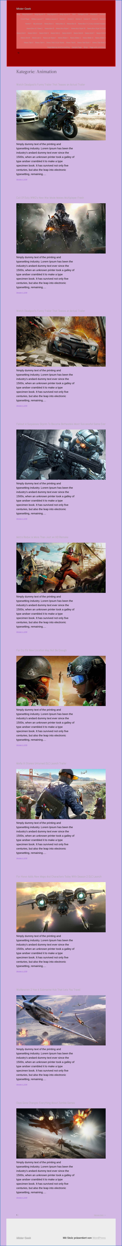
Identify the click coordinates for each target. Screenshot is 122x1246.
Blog (18, 14)
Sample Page (77, 47)
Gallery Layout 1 (37, 19)
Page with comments (98, 47)
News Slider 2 (75, 38)
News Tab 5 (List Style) (55, 42)
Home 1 (62, 19)
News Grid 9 (25, 38)
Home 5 (95, 19)
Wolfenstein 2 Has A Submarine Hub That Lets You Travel (48, 989)
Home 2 (71, 19)
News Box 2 (48, 24)
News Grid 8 (101, 33)
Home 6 (103, 19)
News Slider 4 (100, 38)
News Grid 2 (32, 33)
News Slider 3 (88, 38)
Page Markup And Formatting (58, 47)
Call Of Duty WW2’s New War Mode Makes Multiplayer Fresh (50, 197)
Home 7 (28, 24)
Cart (74, 14)
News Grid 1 (21, 33)
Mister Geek (23, 8)
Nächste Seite (100, 1215)
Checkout (93, 14)
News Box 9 (49, 28)
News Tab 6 (70, 42)
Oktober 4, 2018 (21, 179)
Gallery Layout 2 (51, 19)
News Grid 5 (67, 33)
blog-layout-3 (40, 14)
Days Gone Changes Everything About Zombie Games (45, 1103)
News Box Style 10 (78, 28)
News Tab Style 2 (99, 42)
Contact (103, 14)
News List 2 (36, 38)
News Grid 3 (44, 33)
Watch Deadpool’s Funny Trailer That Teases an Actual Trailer (50, 84)
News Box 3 (60, 24)
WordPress (99, 1237)
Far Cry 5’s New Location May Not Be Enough (41, 650)
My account (37, 24)
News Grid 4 (55, 33)
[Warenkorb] (18, 53)
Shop (86, 47)
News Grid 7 (89, 33)
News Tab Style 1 (83, 42)
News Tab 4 (39, 42)
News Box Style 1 (62, 28)
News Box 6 (71, 24)
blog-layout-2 (27, 14)
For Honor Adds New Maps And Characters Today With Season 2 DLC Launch (59, 876)
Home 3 (79, 19)
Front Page (25, 19)
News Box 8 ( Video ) (35, 28)
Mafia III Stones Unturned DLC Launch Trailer (41, 763)
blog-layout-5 (65, 14)
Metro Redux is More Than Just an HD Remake (42, 537)
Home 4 (87, 19)
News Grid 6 (78, 33)
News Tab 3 (28, 42)
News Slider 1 (63, 38)
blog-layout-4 (52, 14)
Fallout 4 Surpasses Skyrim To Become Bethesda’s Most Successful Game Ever (61, 424)
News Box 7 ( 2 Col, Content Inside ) (92, 24)
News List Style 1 (49, 38)
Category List (83, 14)
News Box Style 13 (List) (96, 28)
